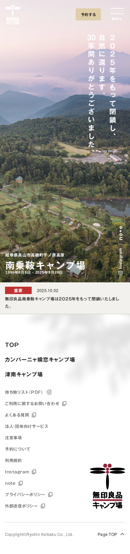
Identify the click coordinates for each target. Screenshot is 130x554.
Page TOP (107, 534)
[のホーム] (12, 16)
